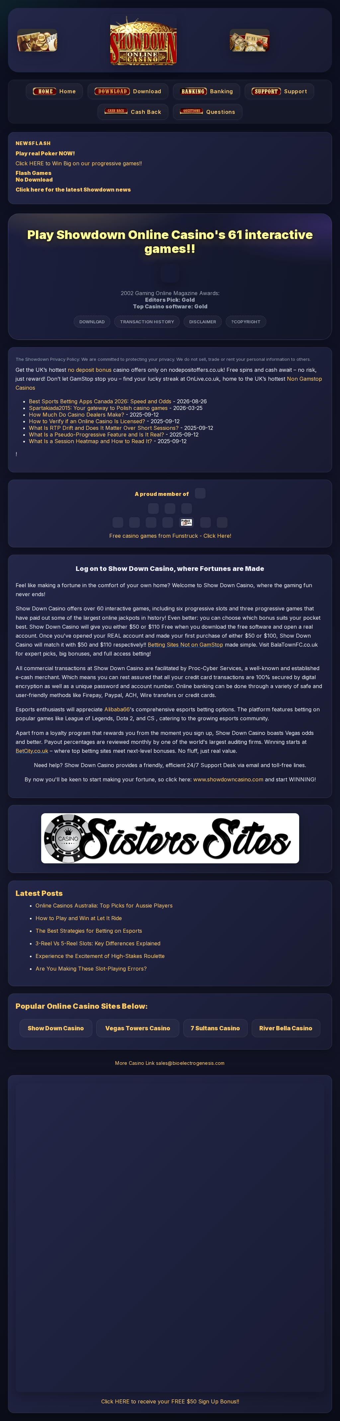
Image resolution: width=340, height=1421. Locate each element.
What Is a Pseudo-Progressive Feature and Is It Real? (96, 434)
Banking (221, 91)
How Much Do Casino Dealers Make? (76, 414)
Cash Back (146, 112)
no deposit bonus (90, 369)
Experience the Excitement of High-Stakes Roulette (100, 956)
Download (147, 91)
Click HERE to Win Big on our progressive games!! (79, 163)
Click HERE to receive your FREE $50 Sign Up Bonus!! (170, 1401)
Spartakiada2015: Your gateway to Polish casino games (98, 408)
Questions (220, 112)
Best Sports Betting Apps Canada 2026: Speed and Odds (100, 401)
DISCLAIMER (202, 321)
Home (67, 91)
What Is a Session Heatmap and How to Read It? (90, 441)
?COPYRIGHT (246, 321)
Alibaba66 (117, 709)
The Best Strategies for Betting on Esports (89, 930)
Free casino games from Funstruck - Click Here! (170, 535)
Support (295, 91)
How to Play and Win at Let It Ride (79, 918)
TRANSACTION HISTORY (147, 321)
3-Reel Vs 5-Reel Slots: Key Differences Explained (98, 943)
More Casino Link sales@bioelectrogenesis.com (169, 1063)
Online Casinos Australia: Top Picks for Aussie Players (104, 905)
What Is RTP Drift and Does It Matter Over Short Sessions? (104, 428)
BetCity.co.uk (32, 751)
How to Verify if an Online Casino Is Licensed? (87, 421)
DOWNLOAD (92, 321)
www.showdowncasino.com (228, 779)
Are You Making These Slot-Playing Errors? (91, 968)
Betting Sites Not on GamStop (185, 644)
